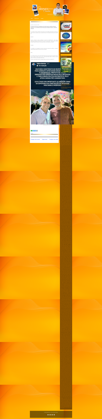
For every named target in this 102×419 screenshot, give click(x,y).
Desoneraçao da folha (67, 239)
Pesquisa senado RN (68, 336)
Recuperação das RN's (69, 358)
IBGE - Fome (64, 273)
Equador (71, 251)
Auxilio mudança (70, 198)
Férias (64, 266)
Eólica (61, 253)
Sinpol (64, 374)
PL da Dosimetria (69, 118)
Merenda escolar (62, 127)
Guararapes (70, 271)
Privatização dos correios (65, 348)
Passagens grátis (70, 330)
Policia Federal (65, 339)
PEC (65, 322)
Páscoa (64, 352)
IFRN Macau (68, 101)
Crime (62, 101)
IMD (62, 160)
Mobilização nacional (64, 302)
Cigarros (71, 221)
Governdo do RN (66, 159)
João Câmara (70, 117)
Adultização (65, 188)
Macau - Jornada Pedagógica (65, 292)
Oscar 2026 (62, 321)
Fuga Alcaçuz (66, 265)
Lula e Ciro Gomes (68, 287)
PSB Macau (62, 326)
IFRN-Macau (70, 273)
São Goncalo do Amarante (64, 112)
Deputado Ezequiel (67, 136)
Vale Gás (68, 389)
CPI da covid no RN (64, 149)
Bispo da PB (63, 204)
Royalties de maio (70, 365)
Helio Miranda (63, 117)
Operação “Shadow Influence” (66, 320)
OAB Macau (65, 165)
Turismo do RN (68, 385)
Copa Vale (71, 227)
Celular (66, 150)
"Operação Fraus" (67, 178)
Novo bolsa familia (62, 165)
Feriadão (67, 258)
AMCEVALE (62, 115)
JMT (69, 278)
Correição (61, 229)
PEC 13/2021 (67, 322)
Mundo (71, 304)
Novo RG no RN (65, 308)
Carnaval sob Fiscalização (69, 214)
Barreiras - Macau (69, 203)
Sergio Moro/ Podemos (68, 372)
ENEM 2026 (69, 243)
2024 (61, 180)
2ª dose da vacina (70, 181)
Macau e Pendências (65, 295)
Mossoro (69, 164)
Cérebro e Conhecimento (65, 234)
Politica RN (67, 99)
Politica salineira (62, 341)
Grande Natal (68, 138)
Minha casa (65, 127)
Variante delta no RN (67, 175)
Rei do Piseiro (67, 361)
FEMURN (68, 103)
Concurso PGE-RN (65, 224)
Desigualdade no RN (69, 238)
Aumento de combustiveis (64, 147)
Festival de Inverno (67, 261)
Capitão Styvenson (70, 211)
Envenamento (68, 251)
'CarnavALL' (70, 178)
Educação (62, 98)
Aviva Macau (65, 199)
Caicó (71, 104)
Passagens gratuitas (66, 330)
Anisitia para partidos (63, 191)
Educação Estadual (67, 245)
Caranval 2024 (62, 212)
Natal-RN (68, 100)
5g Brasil (66, 121)
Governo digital (62, 270)
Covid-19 (68, 98)
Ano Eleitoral (69, 191)
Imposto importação (66, 274)
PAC (69, 165)
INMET (67, 117)
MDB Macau (62, 289)
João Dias (67, 279)
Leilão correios (65, 286)
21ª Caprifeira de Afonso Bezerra (65, 180)
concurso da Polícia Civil (63, 397)
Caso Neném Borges (68, 216)
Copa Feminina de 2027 (67, 227)
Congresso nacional (63, 123)
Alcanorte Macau (66, 189)
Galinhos (66, 98)
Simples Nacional (62, 374)
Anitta (66, 191)
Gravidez (64, 270)
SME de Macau (70, 367)
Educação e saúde (62, 246)
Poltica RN (71, 341)
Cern (64, 151)
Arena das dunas (67, 193)
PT (64, 105)
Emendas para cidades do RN (64, 250)
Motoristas (61, 304)
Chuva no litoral (70, 219)
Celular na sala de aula (67, 133)
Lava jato (65, 281)
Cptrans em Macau (70, 230)
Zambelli (67, 395)
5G (62, 130)
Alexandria (62, 190)
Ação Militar (70, 199)
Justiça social (66, 139)
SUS (61, 109)
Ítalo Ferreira (69, 405)
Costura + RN (62, 230)
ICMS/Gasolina (67, 273)
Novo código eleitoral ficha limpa (66, 309)
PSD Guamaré (68, 326)
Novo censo (69, 308)
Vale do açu (70, 389)
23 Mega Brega (69, 145)
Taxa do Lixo (62, 380)
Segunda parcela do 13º (69, 172)
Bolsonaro (62, 100)
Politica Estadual (68, 340)
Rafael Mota (67, 168)
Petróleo (61, 167)
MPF (62, 105)
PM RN (66, 325)
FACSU (62, 253)
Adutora (67, 188)
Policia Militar (68, 339)
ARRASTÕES (67, 185)
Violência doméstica (62, 393)
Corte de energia (68, 152)
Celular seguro (68, 150)
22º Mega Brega (70, 180)
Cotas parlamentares (65, 230)
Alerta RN (71, 189)
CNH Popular (67, 206)
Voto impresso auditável (63, 176)
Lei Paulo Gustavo (69, 126)
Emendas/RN (68, 250)
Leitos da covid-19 (68, 286)
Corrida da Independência (65, 229)
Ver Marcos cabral (69, 390)
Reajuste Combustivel (63, 357)
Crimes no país (70, 232)
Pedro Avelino (65, 141)
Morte (64, 118)
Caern (64, 98)
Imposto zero (70, 274)
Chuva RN (67, 219)
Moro (66, 302)
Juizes (69, 279)
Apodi (64, 109)
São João (67, 120)
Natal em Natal (70, 127)
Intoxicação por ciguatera (66, 276)
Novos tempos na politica (64, 310)
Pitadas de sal (63, 167)
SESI (63, 367)
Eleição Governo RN (68, 247)
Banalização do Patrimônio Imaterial (64, 201)
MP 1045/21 (67, 289)
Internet (63, 276)
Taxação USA (67, 380)
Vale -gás (66, 389)
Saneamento (63, 172)
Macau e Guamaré (63, 114)
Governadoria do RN (63, 159)
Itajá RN (67, 160)
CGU (63, 206)
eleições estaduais (70, 177)
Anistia (65, 191)
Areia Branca (68, 96)
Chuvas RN (62, 103)
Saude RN (63, 109)
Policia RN (62, 340)
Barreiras (66, 203)
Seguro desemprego (64, 371)
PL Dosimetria (63, 325)
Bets (63, 132)
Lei (69, 139)
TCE (71, 105)
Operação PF (64, 317)
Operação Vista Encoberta (66, 318)
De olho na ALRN (62, 235)
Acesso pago (63, 186)
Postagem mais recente (35, 139)
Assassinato (67, 115)
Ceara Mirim (69, 217)
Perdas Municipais (65, 333)
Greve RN (67, 102)
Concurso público (67, 225)
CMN (65, 206)
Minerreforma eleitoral (64, 300)
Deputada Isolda (67, 237)
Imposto (63, 274)
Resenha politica (62, 170)
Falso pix (64, 255)
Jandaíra (63, 139)
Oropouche (70, 320)
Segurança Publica (67, 370)
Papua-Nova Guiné (67, 328)
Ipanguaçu (70, 111)
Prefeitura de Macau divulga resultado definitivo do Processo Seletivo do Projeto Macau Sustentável (66, 92)
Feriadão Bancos (70, 258)
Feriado (61, 258)
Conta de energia (64, 152)
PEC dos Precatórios (62, 323)
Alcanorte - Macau (63, 189)
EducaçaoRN (63, 245)
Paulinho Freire (62, 141)
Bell (71, 203)
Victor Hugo (67, 392)
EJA (67, 243)
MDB (71, 139)
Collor (69, 222)
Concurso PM (68, 224)
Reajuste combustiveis (67, 357)
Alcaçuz (67, 130)
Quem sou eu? (37, 18)
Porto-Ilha (61, 344)
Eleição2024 (66, 248)
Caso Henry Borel (62, 216)
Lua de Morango (64, 287)
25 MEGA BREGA (64, 181)
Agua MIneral (64, 130)
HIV (71, 138)
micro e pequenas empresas (63, 402)
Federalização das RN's (65, 256)
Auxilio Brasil (67, 109)
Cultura (67, 233)
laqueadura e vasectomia (69, 401)
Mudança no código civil (65, 304)
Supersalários (70, 375)
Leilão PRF (62, 286)
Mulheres (69, 304)
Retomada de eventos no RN (69, 362)
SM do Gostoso (66, 367)
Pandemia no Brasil (63, 328)
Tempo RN (64, 144)
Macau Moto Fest (63, 163)
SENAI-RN (62, 367)
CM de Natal (69, 132)
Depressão (65, 237)
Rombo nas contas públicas (66, 364)
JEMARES (66, 278)
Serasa (65, 173)
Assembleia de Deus (69, 194)
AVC (68, 185)
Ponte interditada (66, 343)
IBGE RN (64, 111)
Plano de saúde (64, 338)
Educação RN (64, 100)
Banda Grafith (70, 109)
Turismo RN (68, 144)
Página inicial (44, 139)
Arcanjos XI (64, 193)
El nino (69, 246)
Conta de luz (66, 123)
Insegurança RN (64, 160)
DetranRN (62, 106)
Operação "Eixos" (67, 312)
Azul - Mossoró (67, 199)
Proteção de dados (70, 351)
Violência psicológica (66, 393)
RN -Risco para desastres (63, 354)
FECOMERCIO (66, 253)
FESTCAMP (69, 253)
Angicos (68, 121)
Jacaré (71, 278)
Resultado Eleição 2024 (63, 362)
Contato (42, 18)
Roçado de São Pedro (67, 366)
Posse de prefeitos (68, 344)
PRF (65, 114)
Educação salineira (66, 246)
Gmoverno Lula (63, 269)
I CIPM (62, 273)
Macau (32, 133)
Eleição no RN (68, 124)
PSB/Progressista (64, 326)
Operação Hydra (66, 315)
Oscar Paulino (64, 321)
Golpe (66, 269)
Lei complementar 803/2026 (65, 284)
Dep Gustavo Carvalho (64, 154)
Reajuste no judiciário (65, 358)
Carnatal (64, 133)
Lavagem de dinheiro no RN (69, 281)
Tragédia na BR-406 (65, 383)
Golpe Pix (68, 269)
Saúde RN (69, 105)
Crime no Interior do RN (63, 232)
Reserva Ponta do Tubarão (67, 170)
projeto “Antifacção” (68, 403)
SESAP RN (66, 105)
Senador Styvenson (62, 173)
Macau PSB (64, 294)
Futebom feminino (62, 266)
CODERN (71, 206)
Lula (65, 102)
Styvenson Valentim (67, 375)
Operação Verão (62, 318)
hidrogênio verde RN (64, 400)
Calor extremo (70, 209)
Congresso (62, 152)
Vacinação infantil (67, 388)
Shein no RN (67, 173)
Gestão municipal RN (69, 268)
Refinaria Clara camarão (68, 142)
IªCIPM (63, 278)
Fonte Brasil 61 (70, 263)
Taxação (65, 380)
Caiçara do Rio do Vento (65, 209)
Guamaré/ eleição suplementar (66, 271)
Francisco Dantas (63, 264)
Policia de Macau (64, 340)
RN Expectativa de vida (68, 354)
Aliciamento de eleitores (65, 190)
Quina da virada (69, 353)
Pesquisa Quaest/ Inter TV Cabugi (66, 335)
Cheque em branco (62, 219)
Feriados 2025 (63, 258)
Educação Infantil (62, 155)
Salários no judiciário (64, 369)
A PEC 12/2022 (69, 183)
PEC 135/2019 (70, 322)
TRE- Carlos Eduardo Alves (66, 379)
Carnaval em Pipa (64, 214)
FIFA (71, 253)
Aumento (71, 121)
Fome (67, 263)
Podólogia (63, 339)
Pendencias (70, 102)
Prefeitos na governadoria (63, 346)
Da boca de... (62, 82)
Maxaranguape (62, 164)
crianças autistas (68, 397)
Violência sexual (70, 393)
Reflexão (63, 359)
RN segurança (64, 168)
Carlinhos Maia (65, 212)
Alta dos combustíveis (69, 190)
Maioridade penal (68, 296)
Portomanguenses (64, 344)
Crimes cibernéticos (67, 232)
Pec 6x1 (71, 331)
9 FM (67, 183)
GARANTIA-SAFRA (67, 266)
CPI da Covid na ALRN (64, 207)
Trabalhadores (62, 383)
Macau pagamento (70, 295)
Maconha (65, 296)
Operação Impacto (70, 315)
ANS (64, 185)
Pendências (68, 95)
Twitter (71, 385)
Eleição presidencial (62, 248)
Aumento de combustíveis (69, 196)
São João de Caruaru (69, 377)
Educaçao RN (65, 103)
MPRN (65, 96)
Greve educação (70, 159)
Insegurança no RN (69, 108)
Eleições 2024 (65, 155)
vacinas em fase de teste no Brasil (65, 405)
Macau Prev (69, 294)
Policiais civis (70, 167)
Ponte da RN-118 (62, 343)
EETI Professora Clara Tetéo (64, 243)
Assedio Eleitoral (65, 194)
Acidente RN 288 (66, 186)
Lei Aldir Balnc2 (68, 283)
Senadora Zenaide (64, 372)
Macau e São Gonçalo (67, 163)
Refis (61, 359)
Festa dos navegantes (63, 261)
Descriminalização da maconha (64, 238)
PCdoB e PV (69, 321)
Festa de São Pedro (63, 260)
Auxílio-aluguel (62, 199)
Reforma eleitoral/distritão (67, 359)
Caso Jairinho (65, 216)
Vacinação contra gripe (63, 388)
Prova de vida (62, 129)
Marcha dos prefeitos (67, 297)
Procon (68, 348)
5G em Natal (69, 146)
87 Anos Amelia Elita (64, 183)
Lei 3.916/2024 (64, 283)
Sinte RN (66, 374)
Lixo (61, 287)
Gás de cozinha (65, 108)
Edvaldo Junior (62, 124)
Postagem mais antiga (53, 139)
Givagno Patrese (65, 138)
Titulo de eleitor (70, 114)
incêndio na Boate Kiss (69, 400)
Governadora (70, 269)
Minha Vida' (67, 300)
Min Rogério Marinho (66, 164)
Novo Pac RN (62, 308)
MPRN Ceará (62, 291)
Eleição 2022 (64, 101)
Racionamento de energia (65, 356)
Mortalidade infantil (68, 302)
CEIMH (62, 206)
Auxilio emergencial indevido (65, 198)
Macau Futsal (62, 294)
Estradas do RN (70, 252)
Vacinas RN (63, 175)
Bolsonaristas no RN (70, 204)
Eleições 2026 (68, 155)
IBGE (64, 104)
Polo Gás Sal (65, 341)
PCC (67, 321)
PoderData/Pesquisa (67, 167)
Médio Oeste (69, 305)
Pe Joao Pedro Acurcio (65, 331)
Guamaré (64, 95)
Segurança (65, 370)
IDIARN (66, 117)
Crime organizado (63, 135)
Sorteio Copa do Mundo (63, 375)
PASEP (66, 321)
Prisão (69, 104)
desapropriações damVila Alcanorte (64, 398)
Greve (61, 105)
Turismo (66, 144)
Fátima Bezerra (67, 106)
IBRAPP (61, 160)
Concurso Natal (62, 224)
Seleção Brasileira (68, 371)
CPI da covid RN (68, 207)
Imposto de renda (67, 111)
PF (65, 104)
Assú (69, 99)
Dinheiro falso (64, 240)
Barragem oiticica (63, 203)
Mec (63, 105)
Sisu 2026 (68, 374)
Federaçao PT (70, 256)
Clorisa (67, 222)
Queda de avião (66, 353)
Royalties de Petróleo (66, 365)
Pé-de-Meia (62, 168)
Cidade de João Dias (64, 220)
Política (67, 114)
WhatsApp (61, 395)
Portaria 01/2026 (70, 343)
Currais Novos (66, 135)
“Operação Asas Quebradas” (66, 406)
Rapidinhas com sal (70, 168)
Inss (71, 99)
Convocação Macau (62, 227)
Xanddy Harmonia (64, 395)
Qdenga (64, 353)
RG (71, 353)
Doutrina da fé (70, 242)
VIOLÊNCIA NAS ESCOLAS (69, 387)
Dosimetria (67, 242)
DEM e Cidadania (70, 234)
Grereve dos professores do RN (68, 270)
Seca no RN (65, 172)
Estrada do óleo (66, 252)
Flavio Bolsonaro (65, 263)
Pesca (71, 333)
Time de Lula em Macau (69, 382)
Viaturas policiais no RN (63, 392)
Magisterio (71, 163)
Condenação (70, 225)
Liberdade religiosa (67, 162)
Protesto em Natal (66, 351)
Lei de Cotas (69, 284)
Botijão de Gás (65, 132)
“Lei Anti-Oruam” (62, 406)
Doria (62, 242)
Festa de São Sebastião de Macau (68, 260)
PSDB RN (70, 103)
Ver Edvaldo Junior (65, 390)
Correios (69, 123)
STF (65, 99)
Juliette (61, 126)
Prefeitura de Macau (68, 346)
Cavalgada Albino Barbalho (65, 217)
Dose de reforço (64, 242)
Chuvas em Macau (67, 151)
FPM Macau (62, 104)
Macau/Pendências (62, 296)
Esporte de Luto (63, 252)
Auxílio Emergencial (69, 147)
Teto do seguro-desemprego (64, 382)
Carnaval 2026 (68, 212)
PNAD (67, 325)
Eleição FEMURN (64, 247)
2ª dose (67, 181)
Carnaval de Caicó (63, 150)
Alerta (69, 189)
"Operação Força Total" (65, 145)
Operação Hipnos (62, 315)
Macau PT (67, 294)
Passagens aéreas (62, 330)
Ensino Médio (65, 251)
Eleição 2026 (65, 124)
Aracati (62, 193)
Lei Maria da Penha (64, 126)
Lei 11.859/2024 (65, 282)
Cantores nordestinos (66, 211)
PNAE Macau (69, 325)
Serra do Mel (63, 120)
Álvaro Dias (62, 145)
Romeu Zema (70, 364)
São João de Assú (65, 377)
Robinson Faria (62, 364)
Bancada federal (70, 201)
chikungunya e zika (66, 177)
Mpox (67, 127)
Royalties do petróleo (63, 366)
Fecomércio (62, 256)
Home (32, 18)
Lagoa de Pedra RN (62, 281)
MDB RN (71, 162)
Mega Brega (62, 118)
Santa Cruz (68, 369)
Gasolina (62, 111)
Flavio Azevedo (62, 263)
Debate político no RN (66, 235)
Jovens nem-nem (64, 279)
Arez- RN (70, 193)
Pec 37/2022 (68, 331)
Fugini (68, 265)
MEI (64, 289)
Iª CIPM (69, 160)
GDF (69, 266)
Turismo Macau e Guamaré (64, 385)
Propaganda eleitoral (62, 351)
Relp (69, 361)
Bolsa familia (66, 204)
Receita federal (62, 142)
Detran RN (63, 102)
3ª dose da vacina (64, 146)
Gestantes (66, 268)
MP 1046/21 (69, 289)
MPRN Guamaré (68, 291)
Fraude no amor (63, 265)
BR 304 (69, 115)
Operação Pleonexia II (67, 317)
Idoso (61, 274)
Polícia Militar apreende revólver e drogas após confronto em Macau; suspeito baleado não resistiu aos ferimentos (66, 88)
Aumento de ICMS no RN (63, 196)
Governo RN (62, 108)
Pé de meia (65, 129)
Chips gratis (65, 219)
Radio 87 (69, 356)
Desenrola (68, 154)
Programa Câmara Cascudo (66, 349)
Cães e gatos (62, 234)
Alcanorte (64, 115)
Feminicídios (62, 157)
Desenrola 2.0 (70, 154)
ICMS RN (70, 106)
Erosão (61, 252)
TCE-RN (69, 173)
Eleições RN (70, 248)
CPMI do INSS (67, 149)
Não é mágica (68, 310)
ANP (71, 146)
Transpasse (68, 383)
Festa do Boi (64, 157)
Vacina (61, 175)
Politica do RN (63, 99)
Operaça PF (68, 165)
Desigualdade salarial (63, 239)
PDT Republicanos (63, 322)
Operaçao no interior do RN (63, 312)
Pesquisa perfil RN (64, 336)
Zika (68, 176)
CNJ (69, 206)
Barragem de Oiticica (66, 202)
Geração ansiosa (63, 268)
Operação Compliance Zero (65, 313)
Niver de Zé (62, 307)
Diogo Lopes (67, 240)
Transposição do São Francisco (65, 384)
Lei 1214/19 (69, 282)
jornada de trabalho (65, 401)
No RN (63, 307)
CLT (64, 206)
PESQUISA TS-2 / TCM (67, 323)
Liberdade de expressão (63, 162)
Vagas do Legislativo (63, 389)
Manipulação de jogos (63, 297)
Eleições (68, 248)
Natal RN (66, 118)
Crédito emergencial (64, 233)
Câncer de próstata (70, 233)
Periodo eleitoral (68, 333)
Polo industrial (68, 341)
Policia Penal (70, 339)
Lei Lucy (62, 284)
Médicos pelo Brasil (66, 305)
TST (71, 379)
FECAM (64, 253)
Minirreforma (70, 300)
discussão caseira (70, 398)
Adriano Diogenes (62, 188)
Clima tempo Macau (64, 222)
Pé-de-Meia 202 (67, 352)
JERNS (68, 278)
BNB (71, 147)
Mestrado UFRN (67, 299)
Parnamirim (67, 104)
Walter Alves (67, 176)
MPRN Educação (65, 291)
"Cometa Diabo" (63, 178)
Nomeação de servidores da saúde (68, 307)
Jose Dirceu (62, 279)
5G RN (67, 146)
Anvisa (71, 191)
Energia (64, 106)
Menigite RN (64, 299)
